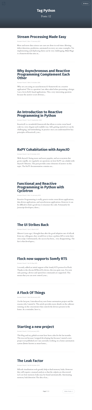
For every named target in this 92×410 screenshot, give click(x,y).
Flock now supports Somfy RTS (42, 259)
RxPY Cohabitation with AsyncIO (43, 150)
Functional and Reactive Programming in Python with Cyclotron (40, 187)
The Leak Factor (30, 361)
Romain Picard (21, 41)
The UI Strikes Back (33, 225)
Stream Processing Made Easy (41, 37)
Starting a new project (35, 327)
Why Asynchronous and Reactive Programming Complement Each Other (43, 74)
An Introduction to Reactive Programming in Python (39, 114)
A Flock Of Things (31, 293)
